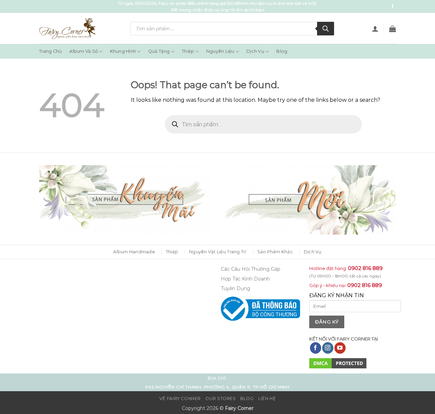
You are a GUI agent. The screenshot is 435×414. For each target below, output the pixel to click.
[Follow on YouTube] (340, 348)
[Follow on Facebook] (392, 6)
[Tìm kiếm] (325, 28)
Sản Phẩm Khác (275, 251)
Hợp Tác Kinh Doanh (245, 279)
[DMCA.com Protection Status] (338, 363)
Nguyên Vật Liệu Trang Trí (217, 251)
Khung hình (123, 51)
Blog (281, 51)
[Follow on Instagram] (327, 348)
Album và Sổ (83, 51)
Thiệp (188, 51)
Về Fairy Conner (180, 398)
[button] (375, 28)
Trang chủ (50, 51)
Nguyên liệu (220, 51)
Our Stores (220, 398)
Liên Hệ (267, 398)
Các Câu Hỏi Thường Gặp (250, 269)
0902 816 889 (365, 268)
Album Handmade (134, 251)
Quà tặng (159, 51)
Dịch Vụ (255, 51)
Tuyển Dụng (235, 288)
